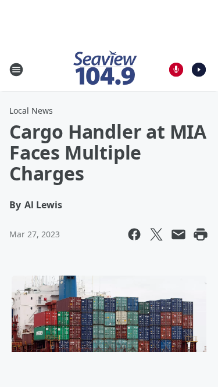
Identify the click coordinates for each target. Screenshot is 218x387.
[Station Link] (105, 69)
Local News (31, 110)
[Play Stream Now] (199, 70)
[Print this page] (200, 234)
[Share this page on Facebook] (134, 234)
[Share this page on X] (156, 234)
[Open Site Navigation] (16, 70)
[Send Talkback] (176, 70)
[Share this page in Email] (178, 234)
